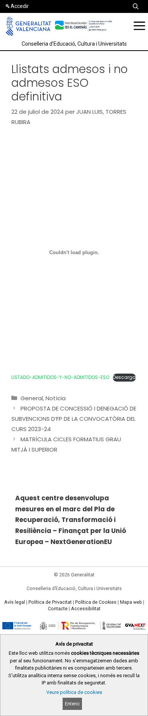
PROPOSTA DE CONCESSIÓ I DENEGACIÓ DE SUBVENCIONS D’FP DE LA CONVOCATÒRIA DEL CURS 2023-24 (73, 418)
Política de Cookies (96, 602)
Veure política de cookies (74, 692)
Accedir (20, 6)
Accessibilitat (86, 608)
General (31, 398)
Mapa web (131, 602)
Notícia (56, 398)
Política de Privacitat (50, 602)
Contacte (58, 608)
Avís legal (14, 602)
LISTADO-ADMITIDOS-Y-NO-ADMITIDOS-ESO (60, 377)
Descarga (124, 377)
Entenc (72, 703)
